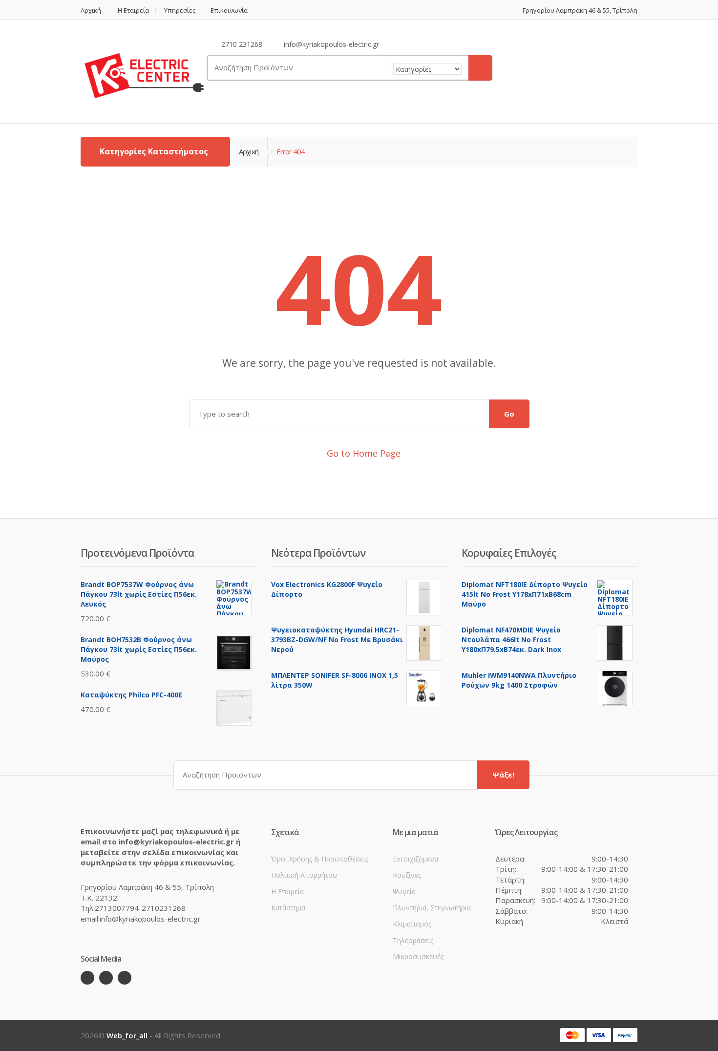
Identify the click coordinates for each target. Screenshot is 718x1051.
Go (509, 414)
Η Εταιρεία (133, 10)
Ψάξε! (503, 774)
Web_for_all (127, 1035)
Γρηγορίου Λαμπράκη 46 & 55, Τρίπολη (580, 10)
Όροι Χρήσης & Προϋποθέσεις (319, 858)
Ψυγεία (404, 891)
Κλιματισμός (412, 923)
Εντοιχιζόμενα (415, 858)
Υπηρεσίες (179, 10)
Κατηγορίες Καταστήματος (154, 151)
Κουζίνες (407, 875)
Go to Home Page (362, 453)
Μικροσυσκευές (418, 956)
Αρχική (91, 10)
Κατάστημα (288, 907)
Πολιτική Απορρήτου (304, 875)
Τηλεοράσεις (413, 940)
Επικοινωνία (229, 10)
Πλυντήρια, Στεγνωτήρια (432, 907)
